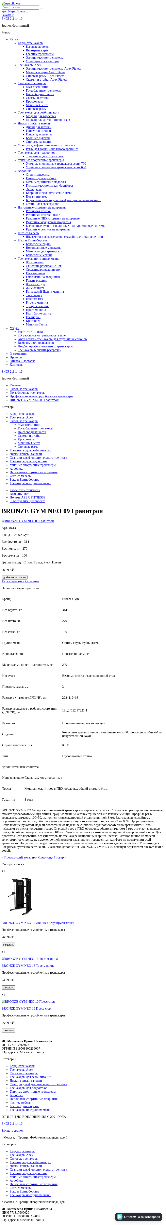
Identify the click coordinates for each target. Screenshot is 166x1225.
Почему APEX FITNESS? (27, 497)
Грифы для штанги (39, 134)
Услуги (14, 328)
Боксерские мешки (39, 255)
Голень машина (36, 280)
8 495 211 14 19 (12, 18)
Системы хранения (39, 141)
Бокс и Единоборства (32, 240)
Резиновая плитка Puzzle (43, 214)
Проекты (16, 357)
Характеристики (13, 581)
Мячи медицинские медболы (46, 182)
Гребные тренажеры (40, 54)
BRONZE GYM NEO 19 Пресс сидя (26, 1008)
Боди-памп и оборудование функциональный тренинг (63, 200)
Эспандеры (34, 189)
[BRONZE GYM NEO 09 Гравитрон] (28, 521)
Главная (15, 385)
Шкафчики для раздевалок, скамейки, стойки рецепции (64, 236)
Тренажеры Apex (29, 65)
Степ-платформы (38, 174)
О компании (18, 353)
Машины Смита (37, 105)
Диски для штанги (38, 127)
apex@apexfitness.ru (15, 11)
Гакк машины (35, 273)
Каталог (15, 39)
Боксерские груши (38, 244)
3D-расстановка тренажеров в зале (42, 335)
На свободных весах (40, 94)
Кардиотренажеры (30, 43)
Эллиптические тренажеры (45, 57)
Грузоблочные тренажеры (44, 90)
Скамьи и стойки (38, 97)
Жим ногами (35, 262)
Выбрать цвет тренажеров (36, 342)
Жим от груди (35, 284)
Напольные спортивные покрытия (42, 207)
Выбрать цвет (19, 493)
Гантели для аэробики (41, 178)
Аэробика (24, 171)
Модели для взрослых (41, 116)
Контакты (16, 364)
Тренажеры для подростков (36, 152)
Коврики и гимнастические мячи (49, 193)
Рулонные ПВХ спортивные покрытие (53, 218)
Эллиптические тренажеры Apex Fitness (53, 68)
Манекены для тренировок (44, 251)
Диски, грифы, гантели (34, 123)
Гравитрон (33, 317)
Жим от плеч (35, 288)
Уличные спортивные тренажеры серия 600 (56, 167)
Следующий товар (52, 857)
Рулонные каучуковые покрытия (48, 222)
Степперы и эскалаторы (42, 61)
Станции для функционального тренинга (46, 145)
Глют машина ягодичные (43, 277)
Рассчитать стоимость (25, 490)
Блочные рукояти (38, 138)
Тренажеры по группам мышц (39, 258)
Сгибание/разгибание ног (44, 266)
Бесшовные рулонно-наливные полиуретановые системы (65, 225)
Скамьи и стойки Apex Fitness (46, 79)
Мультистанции (37, 87)
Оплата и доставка (22, 361)
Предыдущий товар (17, 857)
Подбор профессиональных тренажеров (45, 346)
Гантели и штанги (38, 130)
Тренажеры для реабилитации (38, 112)
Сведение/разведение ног (43, 269)
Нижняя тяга (35, 299)
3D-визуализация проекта (27, 501)
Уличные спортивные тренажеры (41, 160)
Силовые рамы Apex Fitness (45, 76)
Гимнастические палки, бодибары (49, 185)
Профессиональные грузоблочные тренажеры (41, 396)
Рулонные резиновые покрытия (48, 229)
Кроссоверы (34, 101)
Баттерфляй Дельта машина (45, 291)
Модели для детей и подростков (48, 119)
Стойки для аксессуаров (42, 203)
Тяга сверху (34, 295)
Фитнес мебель (28, 233)
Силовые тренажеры (32, 83)
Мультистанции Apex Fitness (45, 72)
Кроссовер (33, 320)
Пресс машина (36, 309)
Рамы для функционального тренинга (52, 149)
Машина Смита (36, 324)
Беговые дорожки (38, 46)
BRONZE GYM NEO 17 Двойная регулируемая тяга (38, 922)
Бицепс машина (37, 302)
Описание (32, 581)
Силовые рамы (36, 108)
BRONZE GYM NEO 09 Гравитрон (34, 400)
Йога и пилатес (36, 196)
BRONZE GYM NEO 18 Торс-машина (28, 965)
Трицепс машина (37, 306)
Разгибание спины (39, 313)
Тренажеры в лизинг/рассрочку (39, 350)
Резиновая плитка (38, 211)
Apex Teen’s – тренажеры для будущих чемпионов (52, 339)
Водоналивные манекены (43, 247)
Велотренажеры (37, 50)
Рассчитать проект (30, 331)
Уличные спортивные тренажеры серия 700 (56, 163)
